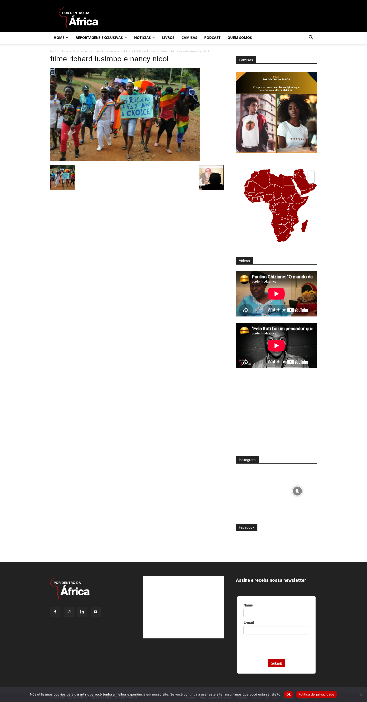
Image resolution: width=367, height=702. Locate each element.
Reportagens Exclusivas (99, 37)
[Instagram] (69, 612)
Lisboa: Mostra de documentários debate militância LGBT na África (108, 51)
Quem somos (239, 37)
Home (59, 37)
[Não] (360, 694)
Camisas (189, 37)
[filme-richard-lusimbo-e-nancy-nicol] (125, 160)
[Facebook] (55, 612)
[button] (311, 38)
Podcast (212, 37)
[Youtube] (96, 612)
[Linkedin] (82, 612)
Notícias (142, 37)
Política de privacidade (316, 694)
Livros (168, 37)
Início (53, 51)
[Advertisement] (276, 415)
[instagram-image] (255, 489)
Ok (288, 694)
